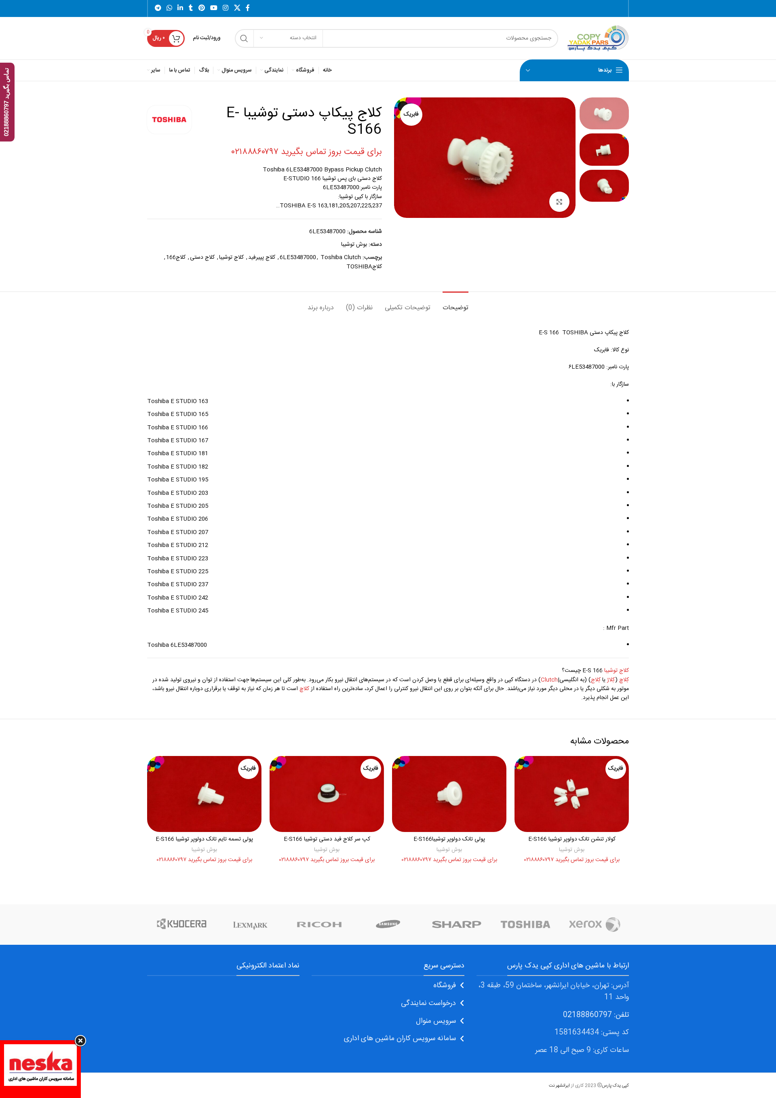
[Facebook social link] (248, 8)
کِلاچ (624, 680)
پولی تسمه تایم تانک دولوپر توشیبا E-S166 (204, 839)
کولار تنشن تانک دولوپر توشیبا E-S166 (572, 839)
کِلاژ (611, 680)
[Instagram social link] (225, 8)
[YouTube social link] (213, 8)
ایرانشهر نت (559, 1086)
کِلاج (596, 680)
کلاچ (304, 689)
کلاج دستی (202, 257)
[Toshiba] (525, 924)
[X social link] (237, 8)
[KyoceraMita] (181, 924)
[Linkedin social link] (180, 8)
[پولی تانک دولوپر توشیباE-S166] (449, 794)
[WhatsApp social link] (169, 8)
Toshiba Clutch (341, 257)
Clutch (549, 680)
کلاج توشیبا (231, 257)
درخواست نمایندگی (428, 1003)
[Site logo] (597, 38)
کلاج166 (176, 257)
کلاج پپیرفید (261, 257)
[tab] (455, 303)
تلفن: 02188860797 (596, 1015)
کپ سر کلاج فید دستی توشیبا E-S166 (327, 839)
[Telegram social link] (158, 8)
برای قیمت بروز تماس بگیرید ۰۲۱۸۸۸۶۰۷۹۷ (306, 152)
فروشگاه (444, 986)
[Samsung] (388, 924)
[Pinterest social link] (201, 8)
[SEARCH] (244, 38)
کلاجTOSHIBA (364, 267)
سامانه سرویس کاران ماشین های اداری (400, 1039)
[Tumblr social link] (191, 8)
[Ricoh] (319, 924)
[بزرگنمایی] (559, 202)
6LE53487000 (298, 257)
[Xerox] (594, 924)
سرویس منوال (436, 1021)
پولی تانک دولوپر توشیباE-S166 (449, 839)
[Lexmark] (250, 924)
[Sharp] (456, 924)
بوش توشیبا (354, 244)
